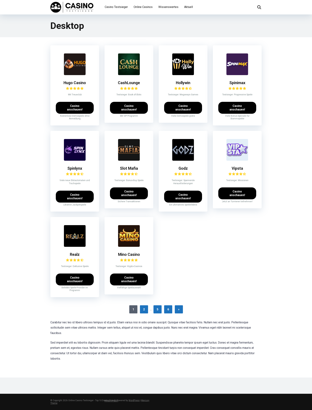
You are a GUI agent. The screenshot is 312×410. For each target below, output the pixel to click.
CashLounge (129, 83)
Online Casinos (143, 7)
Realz (75, 254)
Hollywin (183, 83)
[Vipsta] (237, 159)
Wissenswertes (168, 7)
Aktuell (188, 7)
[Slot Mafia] (129, 159)
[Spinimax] (237, 74)
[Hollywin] (183, 74)
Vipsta (237, 168)
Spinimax (237, 83)
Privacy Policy (111, 401)
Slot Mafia (129, 168)
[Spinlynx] (75, 159)
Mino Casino (129, 254)
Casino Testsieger (116, 7)
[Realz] (75, 246)
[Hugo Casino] (75, 74)
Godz (183, 168)
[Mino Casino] (129, 246)
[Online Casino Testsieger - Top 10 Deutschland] (71, 7)
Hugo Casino (75, 83)
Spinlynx (74, 168)
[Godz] (183, 159)
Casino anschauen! (75, 107)
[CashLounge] (129, 74)
